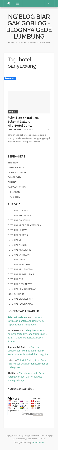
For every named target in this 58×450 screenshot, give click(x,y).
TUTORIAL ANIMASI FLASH (21, 274)
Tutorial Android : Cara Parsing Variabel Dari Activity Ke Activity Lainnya (26, 377)
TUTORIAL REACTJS (18, 235)
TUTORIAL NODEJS (17, 244)
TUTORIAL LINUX (16, 259)
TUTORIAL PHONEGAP (19, 215)
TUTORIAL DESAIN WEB (20, 284)
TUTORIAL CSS (15, 279)
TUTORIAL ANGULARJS (19, 249)
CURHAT (12, 112)
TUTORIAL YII (14, 239)
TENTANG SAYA (16, 167)
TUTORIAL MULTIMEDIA (20, 269)
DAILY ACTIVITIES (17, 187)
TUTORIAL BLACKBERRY (20, 298)
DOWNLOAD (14, 177)
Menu (16, 3)
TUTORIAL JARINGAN (19, 254)
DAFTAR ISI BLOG (17, 172)
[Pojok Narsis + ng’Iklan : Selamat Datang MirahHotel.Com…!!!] (29, 102)
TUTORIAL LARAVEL (18, 230)
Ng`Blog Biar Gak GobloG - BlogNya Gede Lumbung (29, 26)
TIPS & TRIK (14, 196)
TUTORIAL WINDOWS (19, 264)
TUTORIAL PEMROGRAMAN (22, 288)
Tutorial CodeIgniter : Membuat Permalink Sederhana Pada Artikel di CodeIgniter (28, 351)
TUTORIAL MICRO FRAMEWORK (24, 225)
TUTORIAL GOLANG (18, 210)
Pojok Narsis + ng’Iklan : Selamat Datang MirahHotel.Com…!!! (23, 121)
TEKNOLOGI (14, 192)
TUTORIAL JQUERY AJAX (20, 303)
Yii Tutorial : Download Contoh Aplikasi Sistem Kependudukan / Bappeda (26, 321)
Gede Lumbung (14, 129)
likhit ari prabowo (18, 317)
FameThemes (38, 442)
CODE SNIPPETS (16, 293)
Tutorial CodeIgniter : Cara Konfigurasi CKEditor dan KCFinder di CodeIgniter (28, 364)
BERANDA (13, 162)
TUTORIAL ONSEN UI (19, 220)
